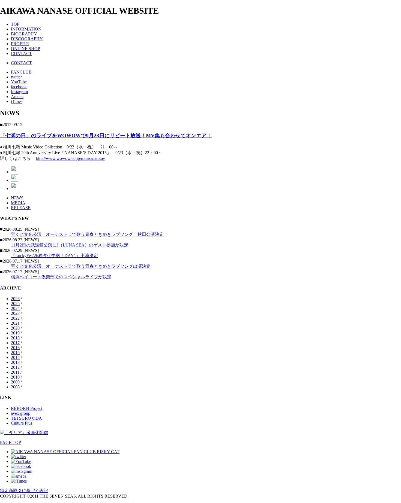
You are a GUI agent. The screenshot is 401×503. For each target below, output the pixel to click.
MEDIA (18, 202)
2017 (15, 342)
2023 (15, 313)
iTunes (16, 101)
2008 (15, 387)
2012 (15, 367)
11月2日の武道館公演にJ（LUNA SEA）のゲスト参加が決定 (69, 245)
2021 (15, 323)
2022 (15, 318)
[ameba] (18, 476)
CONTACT (21, 53)
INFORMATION (26, 29)
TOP (15, 24)
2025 (15, 303)
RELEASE (21, 207)
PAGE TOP (10, 442)
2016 (15, 347)
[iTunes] (19, 481)
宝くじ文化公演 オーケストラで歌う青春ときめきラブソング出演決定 (81, 266)
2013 (15, 362)
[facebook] (21, 466)
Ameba (17, 96)
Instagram (19, 91)
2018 (15, 338)
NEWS (17, 198)
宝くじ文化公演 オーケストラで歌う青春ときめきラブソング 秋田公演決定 (87, 234)
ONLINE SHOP (25, 48)
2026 (15, 298)
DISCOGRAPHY (27, 38)
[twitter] (18, 456)
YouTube (19, 82)
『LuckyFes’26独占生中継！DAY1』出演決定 (54, 255)
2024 (15, 308)
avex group (20, 413)
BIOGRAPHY (24, 34)
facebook (19, 86)
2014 (15, 357)
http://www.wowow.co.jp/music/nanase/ (70, 158)
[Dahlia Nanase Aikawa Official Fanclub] (65, 451)
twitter (16, 77)
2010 (15, 377)
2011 (15, 372)
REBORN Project (26, 408)
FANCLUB (21, 72)
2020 (15, 328)
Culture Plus (21, 423)
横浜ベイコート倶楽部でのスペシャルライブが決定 (61, 277)
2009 (15, 382)
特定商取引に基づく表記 (24, 490)
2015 (15, 352)
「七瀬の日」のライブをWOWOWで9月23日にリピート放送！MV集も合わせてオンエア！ (106, 135)
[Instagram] (21, 471)
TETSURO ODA (26, 418)
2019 (15, 333)
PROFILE (20, 43)
